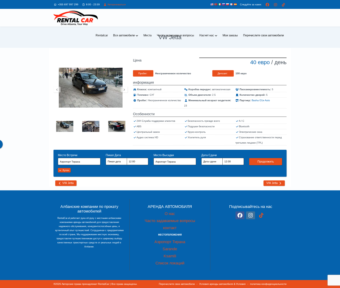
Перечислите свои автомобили (263, 35)
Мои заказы (230, 35)
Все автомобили (124, 35)
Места (147, 35)
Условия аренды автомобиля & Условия (222, 284)
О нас (170, 213)
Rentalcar (102, 35)
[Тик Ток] (283, 4)
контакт (170, 228)
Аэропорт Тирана (169, 242)
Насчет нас (206, 35)
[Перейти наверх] (334, 274)
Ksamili (170, 256)
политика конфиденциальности (268, 284)
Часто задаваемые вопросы (175, 35)
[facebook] (267, 4)
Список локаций (169, 263)
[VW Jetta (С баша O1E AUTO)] (90, 87)
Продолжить (265, 161)
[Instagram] (275, 4)
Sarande (170, 249)
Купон (65, 170)
